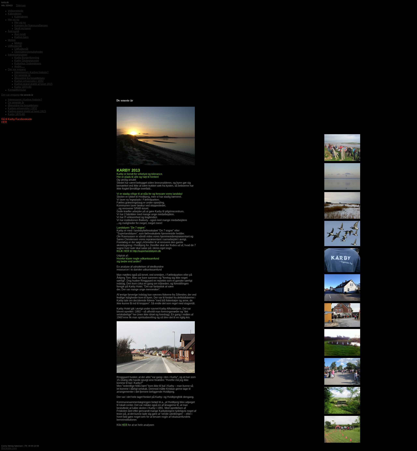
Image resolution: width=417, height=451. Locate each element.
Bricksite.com (9, 448)
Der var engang (10, 94)
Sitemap (21, 5)
